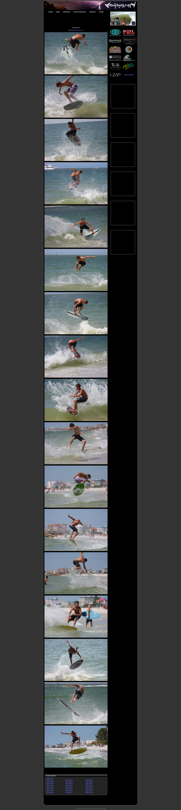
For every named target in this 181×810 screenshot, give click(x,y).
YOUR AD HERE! (128, 75)
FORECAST (66, 12)
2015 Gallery (69, 783)
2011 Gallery (68, 791)
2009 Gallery (89, 780)
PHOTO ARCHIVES (79, 12)
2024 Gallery (50, 782)
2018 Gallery (50, 792)
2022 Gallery (50, 785)
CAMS (58, 12)
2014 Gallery (69, 785)
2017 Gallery (69, 780)
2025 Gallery (50, 780)
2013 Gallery (69, 787)
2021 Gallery (50, 787)
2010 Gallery (69, 792)
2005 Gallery (89, 787)
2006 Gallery (89, 785)
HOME (50, 12)
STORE (101, 12)
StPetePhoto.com (78, 30)
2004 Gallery (89, 789)
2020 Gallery (50, 789)
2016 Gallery (69, 782)
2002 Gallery (89, 792)
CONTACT (92, 12)
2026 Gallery (50, 778)
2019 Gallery (50, 791)
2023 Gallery (50, 783)
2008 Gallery (89, 782)
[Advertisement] (122, 286)
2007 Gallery (89, 783)
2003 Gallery (89, 791)
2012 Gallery (69, 789)
